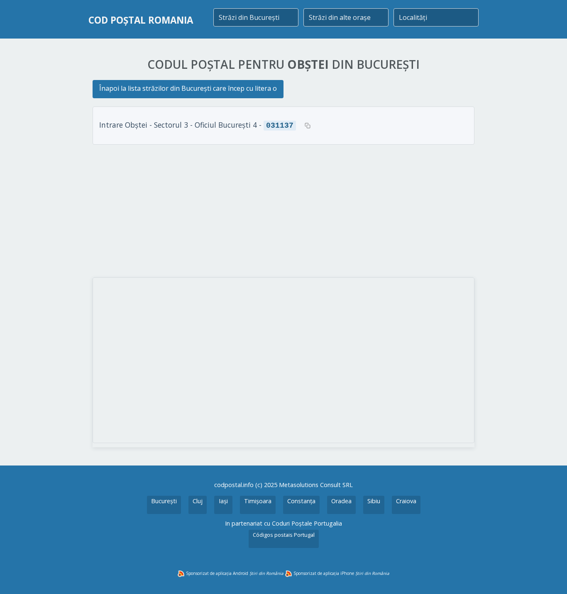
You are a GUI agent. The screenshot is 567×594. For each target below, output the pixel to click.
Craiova (406, 501)
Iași (223, 501)
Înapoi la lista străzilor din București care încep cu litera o (188, 88)
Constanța (301, 501)
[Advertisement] (283, 211)
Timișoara (257, 501)
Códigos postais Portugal (284, 534)
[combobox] (255, 17)
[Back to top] (549, 576)
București (164, 501)
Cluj (198, 501)
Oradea (341, 501)
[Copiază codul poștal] (307, 125)
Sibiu (373, 501)
